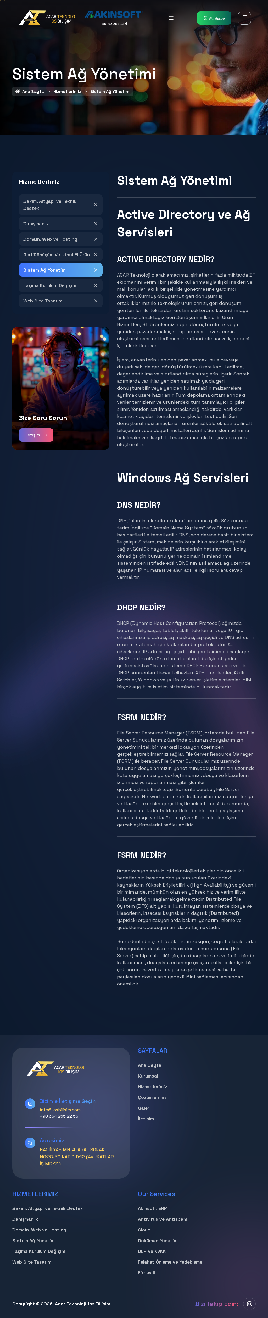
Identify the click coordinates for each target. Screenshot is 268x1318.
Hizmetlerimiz (152, 1087)
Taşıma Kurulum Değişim (49, 285)
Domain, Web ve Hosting (50, 239)
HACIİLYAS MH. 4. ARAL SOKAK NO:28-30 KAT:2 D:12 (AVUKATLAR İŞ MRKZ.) (77, 1157)
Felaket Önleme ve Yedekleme (170, 1262)
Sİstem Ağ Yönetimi (34, 1240)
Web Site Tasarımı (43, 301)
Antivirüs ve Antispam (162, 1219)
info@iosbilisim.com (60, 1110)
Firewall (146, 1273)
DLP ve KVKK (152, 1251)
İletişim (32, 435)
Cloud (144, 1230)
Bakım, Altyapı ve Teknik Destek (50, 204)
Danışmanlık (36, 224)
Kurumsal (148, 1076)
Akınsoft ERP (152, 1208)
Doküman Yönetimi (158, 1240)
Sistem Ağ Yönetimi (45, 270)
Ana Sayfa (149, 1065)
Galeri (144, 1108)
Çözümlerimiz (152, 1097)
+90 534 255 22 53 (59, 1116)
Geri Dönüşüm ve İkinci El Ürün (56, 254)
